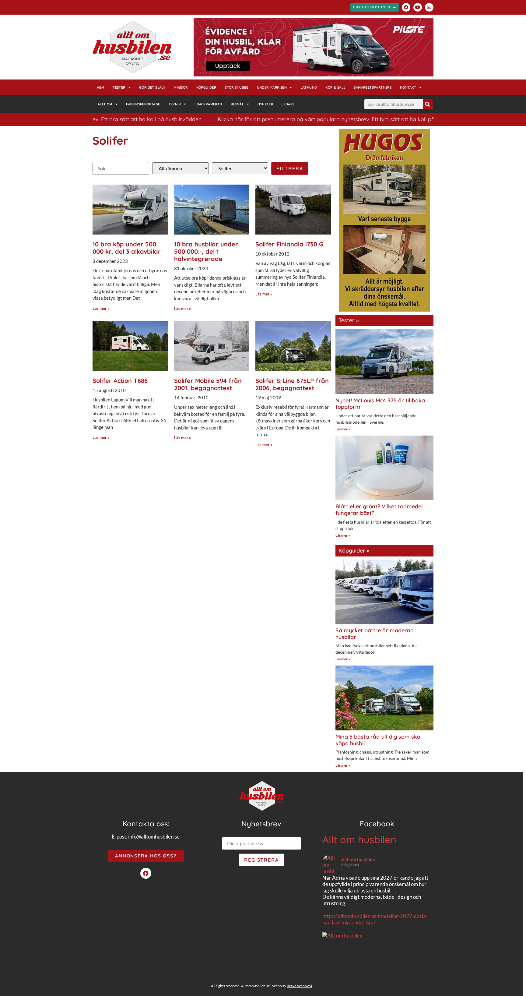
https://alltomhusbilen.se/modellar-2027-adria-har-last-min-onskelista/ (375, 919)
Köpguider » (354, 550)
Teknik (175, 104)
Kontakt (408, 87)
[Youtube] (417, 7)
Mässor (181, 87)
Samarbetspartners (372, 87)
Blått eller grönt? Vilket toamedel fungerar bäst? (379, 510)
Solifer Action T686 (120, 380)
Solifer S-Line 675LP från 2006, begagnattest (292, 384)
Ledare (288, 104)
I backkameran (208, 104)
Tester (119, 87)
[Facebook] (406, 7)
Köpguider (206, 87)
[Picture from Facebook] (350, 967)
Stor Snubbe (236, 87)
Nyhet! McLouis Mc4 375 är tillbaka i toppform (381, 404)
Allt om (105, 104)
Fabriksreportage (143, 104)
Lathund (309, 87)
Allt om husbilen (359, 839)
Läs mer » (101, 308)
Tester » (348, 320)
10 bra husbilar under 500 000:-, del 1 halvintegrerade (206, 251)
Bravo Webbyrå (299, 986)
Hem (100, 87)
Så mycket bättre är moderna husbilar (374, 634)
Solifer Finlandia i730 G (289, 244)
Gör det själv (152, 87)
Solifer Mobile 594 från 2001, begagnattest (208, 384)
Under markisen (272, 87)
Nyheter (265, 104)
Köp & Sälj (335, 87)
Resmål (237, 104)
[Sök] (428, 104)
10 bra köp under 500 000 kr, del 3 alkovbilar (127, 247)
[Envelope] (429, 7)
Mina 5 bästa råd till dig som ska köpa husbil (377, 740)
